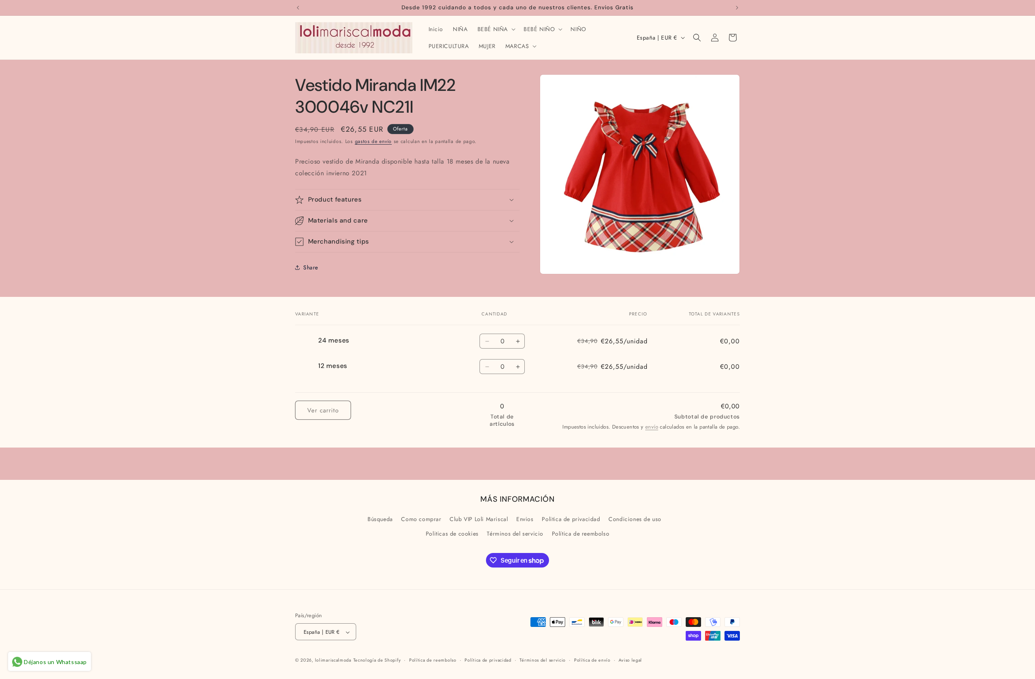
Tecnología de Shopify (377, 660)
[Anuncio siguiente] (737, 7)
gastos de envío (373, 141)
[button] (496, 29)
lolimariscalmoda (333, 660)
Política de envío (592, 660)
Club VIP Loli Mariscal (479, 519)
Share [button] (310, 267)
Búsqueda (380, 519)
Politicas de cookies (452, 534)
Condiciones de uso (634, 519)
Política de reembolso (581, 534)
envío (651, 427)
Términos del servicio (515, 534)
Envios (525, 519)
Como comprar (421, 519)
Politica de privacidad (571, 519)
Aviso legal (630, 660)
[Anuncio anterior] (298, 7)
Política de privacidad (488, 660)
